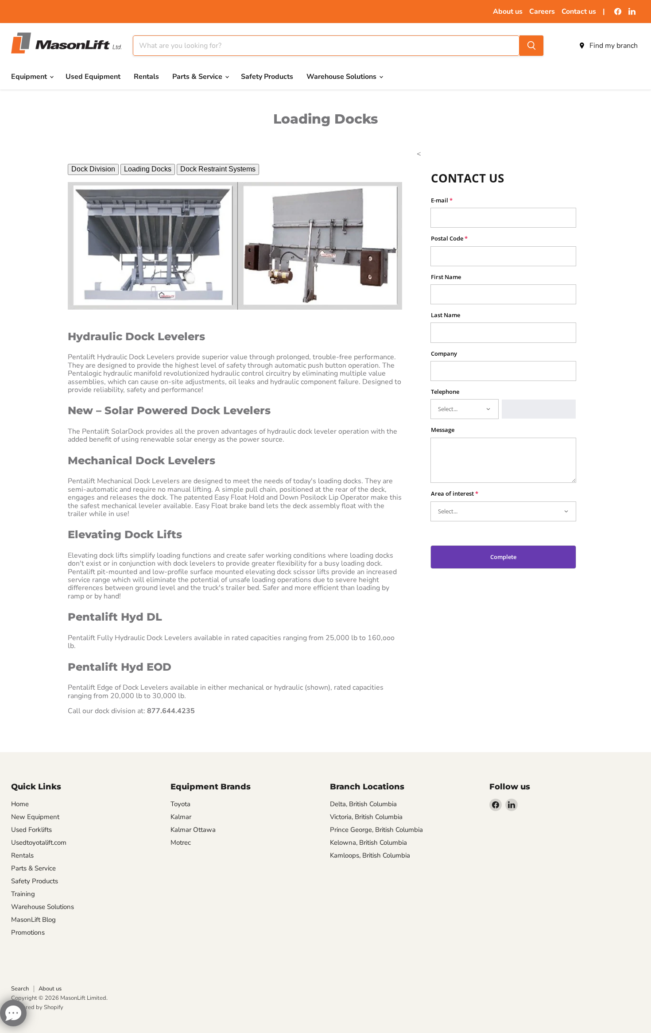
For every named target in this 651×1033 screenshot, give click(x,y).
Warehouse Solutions (342, 77)
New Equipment (35, 816)
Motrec (180, 842)
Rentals (146, 77)
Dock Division (93, 169)
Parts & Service (198, 77)
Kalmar (180, 816)
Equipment (30, 77)
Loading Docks (147, 169)
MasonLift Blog (33, 919)
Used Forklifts (31, 829)
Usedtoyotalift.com (38, 842)
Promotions (28, 932)
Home (20, 804)
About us (508, 12)
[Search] (531, 45)
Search (20, 989)
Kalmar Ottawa (193, 829)
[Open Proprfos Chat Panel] (13, 1013)
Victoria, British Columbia (366, 816)
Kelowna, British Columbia (368, 842)
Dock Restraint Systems (218, 169)
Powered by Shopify (37, 1007)
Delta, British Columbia (363, 804)
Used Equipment (93, 77)
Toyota (180, 804)
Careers (542, 12)
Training (23, 893)
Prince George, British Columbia (376, 829)
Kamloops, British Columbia (370, 855)
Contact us (579, 12)
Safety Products (267, 77)
